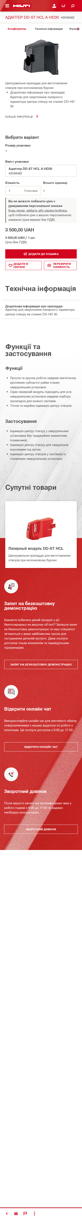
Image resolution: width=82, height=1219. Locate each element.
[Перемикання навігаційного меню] (7, 5)
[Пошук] (72, 5)
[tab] (17, 29)
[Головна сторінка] (21, 6)
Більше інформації (19, 116)
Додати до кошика (43, 254)
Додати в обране (20, 265)
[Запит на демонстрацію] (16, 1213)
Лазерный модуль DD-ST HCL (35, 548)
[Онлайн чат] (25, 1213)
